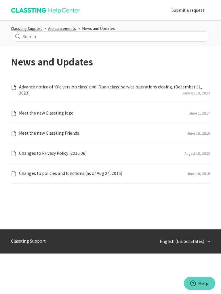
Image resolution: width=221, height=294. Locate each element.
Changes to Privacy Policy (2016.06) (53, 153)
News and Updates (98, 28)
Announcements (62, 28)
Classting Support (26, 28)
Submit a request (188, 10)
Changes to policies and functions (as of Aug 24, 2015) (70, 173)
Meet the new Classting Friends (49, 133)
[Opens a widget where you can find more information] (199, 284)
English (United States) (182, 241)
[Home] (45, 13)
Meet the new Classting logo (46, 113)
